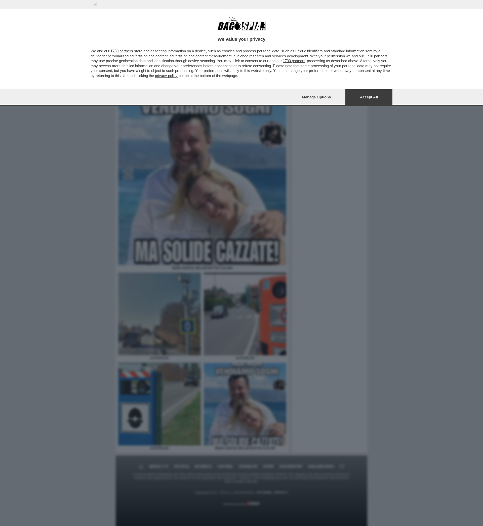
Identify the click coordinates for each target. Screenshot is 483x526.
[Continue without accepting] (95, 4)
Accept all (369, 97)
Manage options (316, 97)
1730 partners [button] (121, 51)
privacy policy (166, 75)
